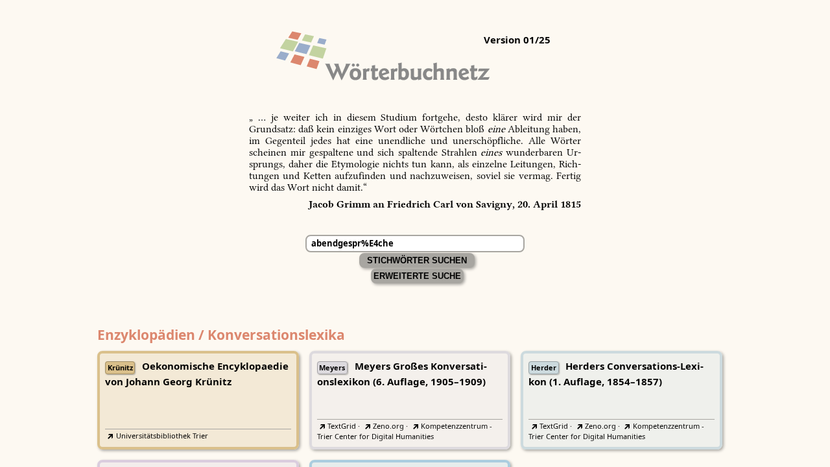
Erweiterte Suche (417, 276)
